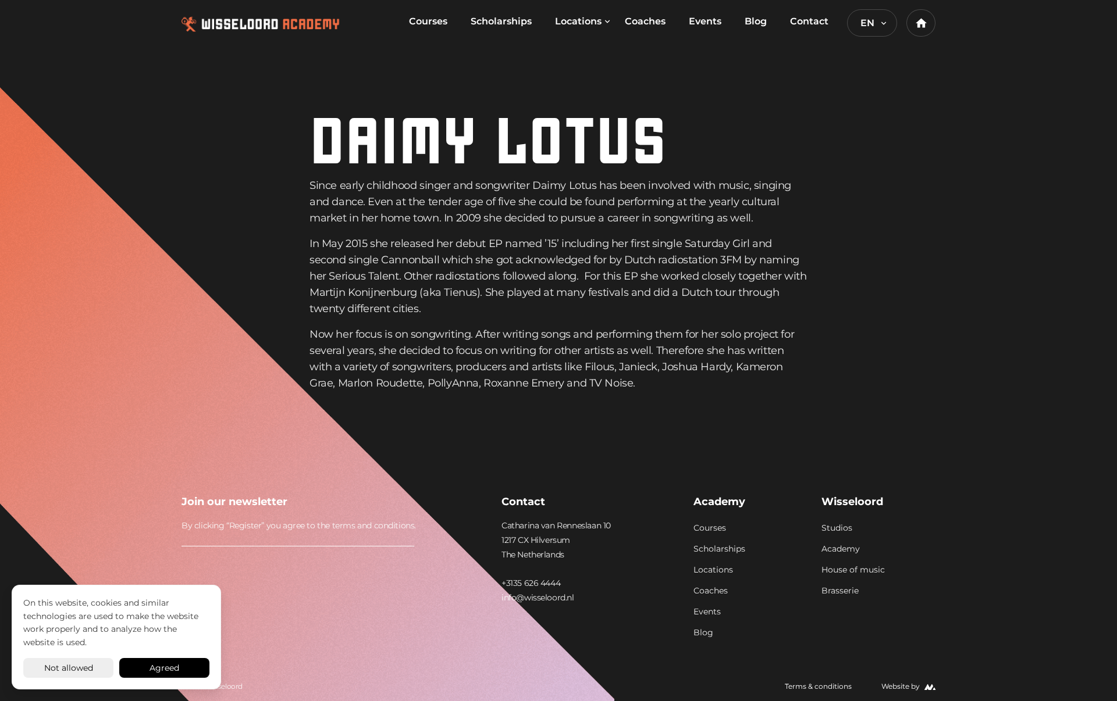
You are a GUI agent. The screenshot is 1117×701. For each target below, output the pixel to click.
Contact (809, 21)
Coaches (645, 21)
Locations (578, 21)
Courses (428, 21)
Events (705, 21)
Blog (756, 21)
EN (867, 22)
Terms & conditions (818, 686)
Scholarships (501, 21)
